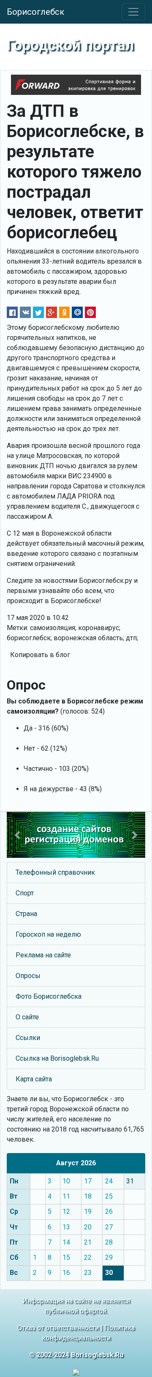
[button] (17, 835)
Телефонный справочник (55, 872)
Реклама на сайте (43, 955)
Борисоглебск (35, 12)
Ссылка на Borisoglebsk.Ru (57, 1058)
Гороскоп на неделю (48, 934)
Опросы (28, 976)
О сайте (27, 1017)
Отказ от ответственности (58, 1328)
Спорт (25, 893)
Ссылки (28, 1038)
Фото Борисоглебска (48, 996)
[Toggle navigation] (133, 11)
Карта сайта (34, 1079)
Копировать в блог (40, 655)
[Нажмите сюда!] (76, 835)
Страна (26, 914)
